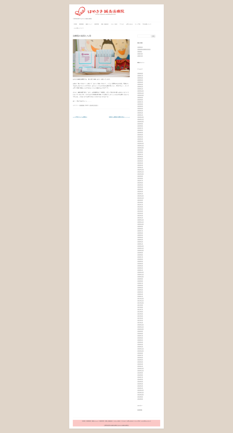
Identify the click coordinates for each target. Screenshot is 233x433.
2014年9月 (140, 372)
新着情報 (81, 24)
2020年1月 (140, 244)
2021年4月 (140, 211)
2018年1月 (140, 296)
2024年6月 (140, 130)
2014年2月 (140, 386)
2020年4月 (140, 237)
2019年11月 (140, 248)
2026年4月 (140, 82)
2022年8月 (140, 178)
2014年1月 (140, 388)
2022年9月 (140, 176)
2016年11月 (140, 327)
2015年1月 (140, 366)
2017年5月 (140, 313)
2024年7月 (140, 128)
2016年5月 (140, 340)
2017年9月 (140, 305)
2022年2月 (140, 191)
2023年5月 (140, 158)
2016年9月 (140, 331)
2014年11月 (140, 370)
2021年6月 (140, 206)
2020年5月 (140, 235)
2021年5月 (140, 209)
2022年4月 (140, 187)
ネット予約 (137, 24)
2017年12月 (140, 298)
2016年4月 (140, 342)
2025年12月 (140, 91)
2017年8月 (140, 307)
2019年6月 (140, 259)
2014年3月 (140, 383)
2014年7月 (140, 377)
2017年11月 (140, 300)
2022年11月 (140, 171)
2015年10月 (140, 351)
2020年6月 (140, 233)
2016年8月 (140, 333)
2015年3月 (140, 364)
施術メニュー (89, 24)
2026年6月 (140, 77)
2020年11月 (140, 222)
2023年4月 (140, 161)
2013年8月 (140, 399)
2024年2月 (140, 139)
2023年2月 (140, 165)
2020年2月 (140, 241)
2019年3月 (140, 265)
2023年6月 (140, 156)
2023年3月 (140, 163)
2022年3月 (140, 189)
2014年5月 (140, 379)
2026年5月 (140, 80)
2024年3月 (140, 136)
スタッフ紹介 (114, 24)
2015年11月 (140, 348)
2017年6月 (140, 311)
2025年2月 (140, 112)
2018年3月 (140, 292)
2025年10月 (140, 95)
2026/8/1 (139, 51)
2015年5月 (140, 359)
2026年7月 (140, 75)
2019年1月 (140, 270)
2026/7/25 (140, 53)
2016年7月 (140, 335)
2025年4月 (140, 108)
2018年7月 (140, 283)
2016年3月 (140, 344)
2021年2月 (140, 215)
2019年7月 (140, 257)
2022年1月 (140, 193)
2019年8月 (140, 254)
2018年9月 (140, 279)
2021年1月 (140, 217)
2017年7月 (140, 309)
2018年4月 (140, 289)
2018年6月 (140, 285)
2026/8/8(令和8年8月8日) (144, 49)
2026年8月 (140, 73)
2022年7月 (140, 180)
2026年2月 (140, 86)
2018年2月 (140, 294)
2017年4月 (140, 316)
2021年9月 (140, 200)
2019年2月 (140, 268)
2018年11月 (140, 274)
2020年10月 (140, 224)
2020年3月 (140, 239)
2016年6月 (140, 337)
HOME (75, 24)
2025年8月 (140, 99)
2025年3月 (140, 110)
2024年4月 (140, 134)
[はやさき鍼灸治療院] (100, 12)
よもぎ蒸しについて (79, 28)
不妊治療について (147, 24)
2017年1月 (140, 322)
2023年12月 (140, 143)
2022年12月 (140, 169)
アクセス (122, 24)
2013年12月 (140, 390)
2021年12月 (140, 195)
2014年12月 (140, 368)
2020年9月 (140, 226)
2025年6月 (140, 104)
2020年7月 (140, 230)
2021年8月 (140, 202)
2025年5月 (140, 106)
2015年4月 (140, 362)
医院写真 (96, 24)
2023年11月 (140, 145)
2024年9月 (140, 123)
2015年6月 (140, 357)
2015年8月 (140, 353)
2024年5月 (140, 132)
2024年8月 (140, 126)
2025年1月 (140, 115)
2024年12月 (140, 117)
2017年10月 (140, 303)
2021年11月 (140, 198)
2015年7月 (140, 355)
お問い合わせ (129, 24)
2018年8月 (140, 281)
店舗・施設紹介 (105, 24)
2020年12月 (140, 220)
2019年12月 (140, 246)
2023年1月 (140, 167)
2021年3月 (140, 213)
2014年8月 (140, 375)
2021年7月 (140, 204)
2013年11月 (140, 392)
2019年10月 (140, 250)
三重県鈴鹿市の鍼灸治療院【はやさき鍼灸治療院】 (116, 425)
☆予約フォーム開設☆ (80, 117)
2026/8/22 (140, 47)
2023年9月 (140, 150)
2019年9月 (140, 252)
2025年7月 (140, 102)
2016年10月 (140, 329)
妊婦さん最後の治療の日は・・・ (119, 117)
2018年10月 (140, 276)
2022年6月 (140, 182)
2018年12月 (140, 272)
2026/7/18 (140, 56)
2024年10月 (140, 121)
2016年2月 (140, 346)
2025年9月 (140, 97)
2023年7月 (140, 154)
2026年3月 (140, 84)
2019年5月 (140, 261)
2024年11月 (140, 119)
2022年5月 (140, 185)
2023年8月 (140, 152)
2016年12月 (140, 324)
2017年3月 (140, 318)
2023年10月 (140, 147)
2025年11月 (140, 93)
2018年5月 (140, 287)
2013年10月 (140, 394)
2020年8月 (140, 228)
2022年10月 (140, 174)
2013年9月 (140, 396)
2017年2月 (140, 320)
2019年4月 (140, 263)
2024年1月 (140, 141)
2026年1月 (140, 88)
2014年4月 (140, 381)
